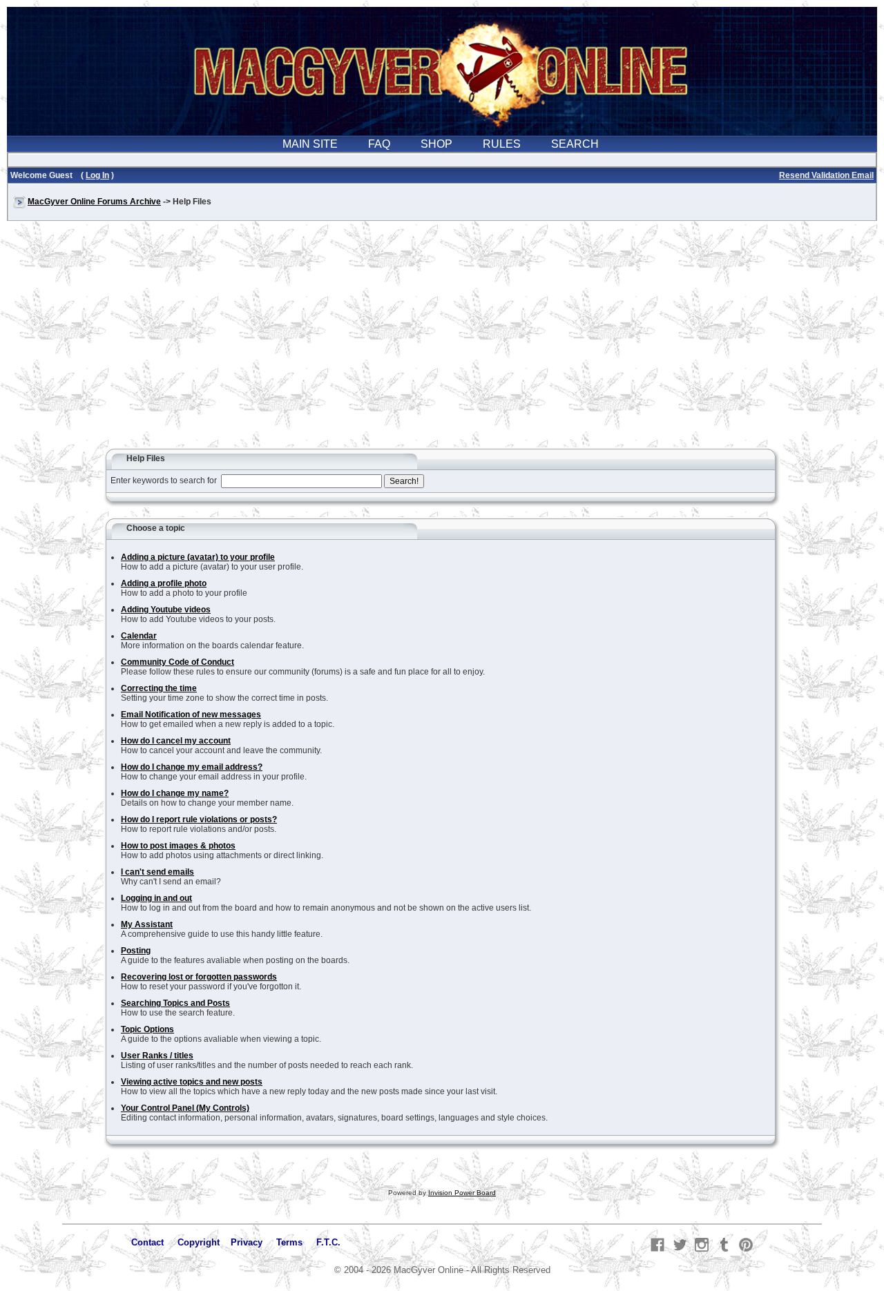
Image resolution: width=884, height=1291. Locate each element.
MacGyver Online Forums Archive (94, 201)
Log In (97, 175)
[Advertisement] (442, 341)
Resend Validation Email (826, 175)
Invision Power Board (462, 1192)
